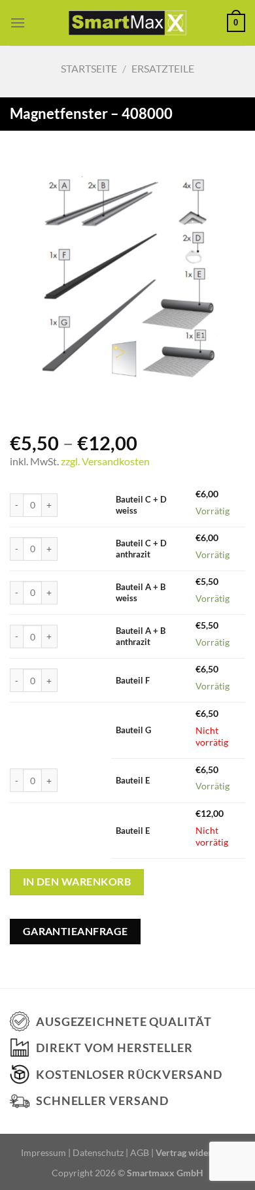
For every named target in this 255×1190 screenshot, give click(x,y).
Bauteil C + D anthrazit (141, 548)
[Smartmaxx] (128, 22)
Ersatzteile (162, 68)
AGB (139, 1152)
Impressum (43, 1152)
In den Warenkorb (77, 881)
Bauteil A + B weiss (140, 592)
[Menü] (18, 23)
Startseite (89, 68)
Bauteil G (133, 730)
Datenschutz (98, 1152)
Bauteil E (133, 780)
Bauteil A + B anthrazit (140, 636)
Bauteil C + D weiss (141, 505)
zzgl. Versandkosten (105, 461)
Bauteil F (133, 680)
